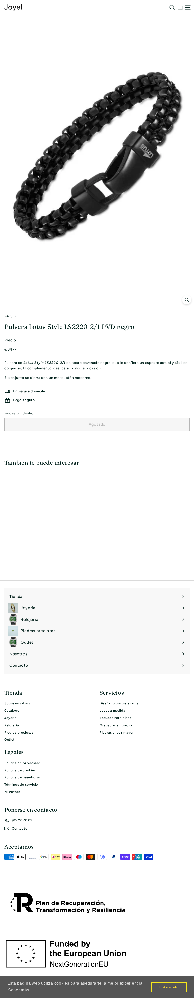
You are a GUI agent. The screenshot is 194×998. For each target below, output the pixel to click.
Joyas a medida (112, 710)
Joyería (10, 718)
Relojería (11, 725)
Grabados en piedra (116, 725)
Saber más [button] (18, 990)
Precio (10, 340)
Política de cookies (20, 770)
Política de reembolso (22, 777)
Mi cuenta (12, 792)
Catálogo (12, 710)
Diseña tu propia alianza (119, 703)
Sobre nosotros (17, 703)
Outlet (9, 739)
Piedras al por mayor (117, 732)
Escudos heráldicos (116, 718)
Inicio (8, 316)
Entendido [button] (169, 987)
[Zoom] (186, 299)
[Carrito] (180, 7)
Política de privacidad (22, 763)
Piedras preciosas (19, 732)
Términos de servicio (21, 784)
